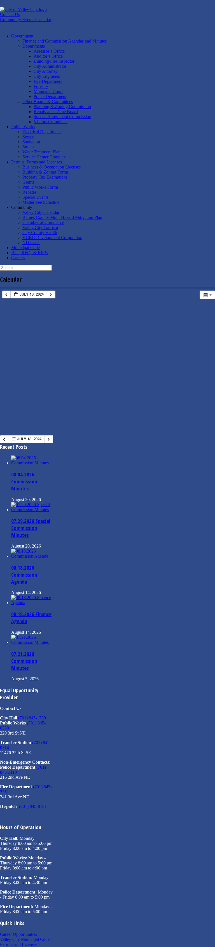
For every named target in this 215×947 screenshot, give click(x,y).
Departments (33, 46)
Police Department (50, 96)
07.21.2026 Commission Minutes (24, 660)
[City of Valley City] (23, 9)
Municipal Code (25, 247)
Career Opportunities (18, 934)
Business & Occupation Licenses (51, 167)
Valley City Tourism (40, 227)
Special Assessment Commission (62, 116)
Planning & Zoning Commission (62, 106)
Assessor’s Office (49, 51)
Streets (28, 146)
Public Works (23, 126)
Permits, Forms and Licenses (36, 162)
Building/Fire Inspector (54, 61)
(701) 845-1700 (32, 717)
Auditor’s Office (48, 56)
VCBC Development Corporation (52, 237)
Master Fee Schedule (40, 202)
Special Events (35, 197)
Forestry (41, 86)
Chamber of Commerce (43, 222)
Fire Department (48, 81)
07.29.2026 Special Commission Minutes (30, 527)
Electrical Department (41, 131)
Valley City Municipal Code (25, 939)
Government (22, 36)
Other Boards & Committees (47, 101)
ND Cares (31, 242)
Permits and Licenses (18, 944)
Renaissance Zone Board (56, 111)
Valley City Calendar (40, 212)
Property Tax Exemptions (44, 177)
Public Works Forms (40, 187)
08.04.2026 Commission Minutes (24, 481)
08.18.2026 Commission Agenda (24, 574)
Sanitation (31, 141)
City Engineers (47, 76)
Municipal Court (48, 91)
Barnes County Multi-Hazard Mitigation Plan (62, 217)
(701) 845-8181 (33, 806)
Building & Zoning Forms (45, 172)
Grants (28, 182)
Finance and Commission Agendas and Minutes (64, 41)
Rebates (29, 192)
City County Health (39, 232)
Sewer (28, 136)
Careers (18, 257)
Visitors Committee (50, 121)
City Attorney (46, 71)
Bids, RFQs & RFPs (29, 252)
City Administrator (50, 66)
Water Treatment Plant (42, 151)
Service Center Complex (44, 157)
